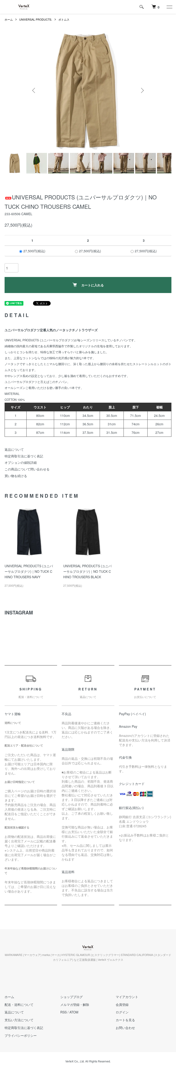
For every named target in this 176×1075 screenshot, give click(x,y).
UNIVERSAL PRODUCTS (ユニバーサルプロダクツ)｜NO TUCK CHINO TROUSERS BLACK (87, 571)
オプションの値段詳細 (21, 462)
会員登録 (122, 1004)
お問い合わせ (125, 1027)
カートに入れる (92, 285)
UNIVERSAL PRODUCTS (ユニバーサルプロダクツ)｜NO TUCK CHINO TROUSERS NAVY (29, 571)
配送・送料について (19, 1004)
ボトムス (63, 19)
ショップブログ (71, 996)
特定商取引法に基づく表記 (24, 456)
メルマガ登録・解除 (74, 1004)
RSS (63, 1012)
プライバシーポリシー (21, 1035)
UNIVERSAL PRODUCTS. (35, 19)
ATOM (73, 1012)
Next (141, 90)
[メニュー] (169, 7)
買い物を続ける (16, 475)
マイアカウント (127, 996)
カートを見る (125, 1020)
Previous (34, 90)
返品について (14, 449)
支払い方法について (19, 1020)
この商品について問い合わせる (27, 469)
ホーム (9, 19)
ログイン (122, 1012)
